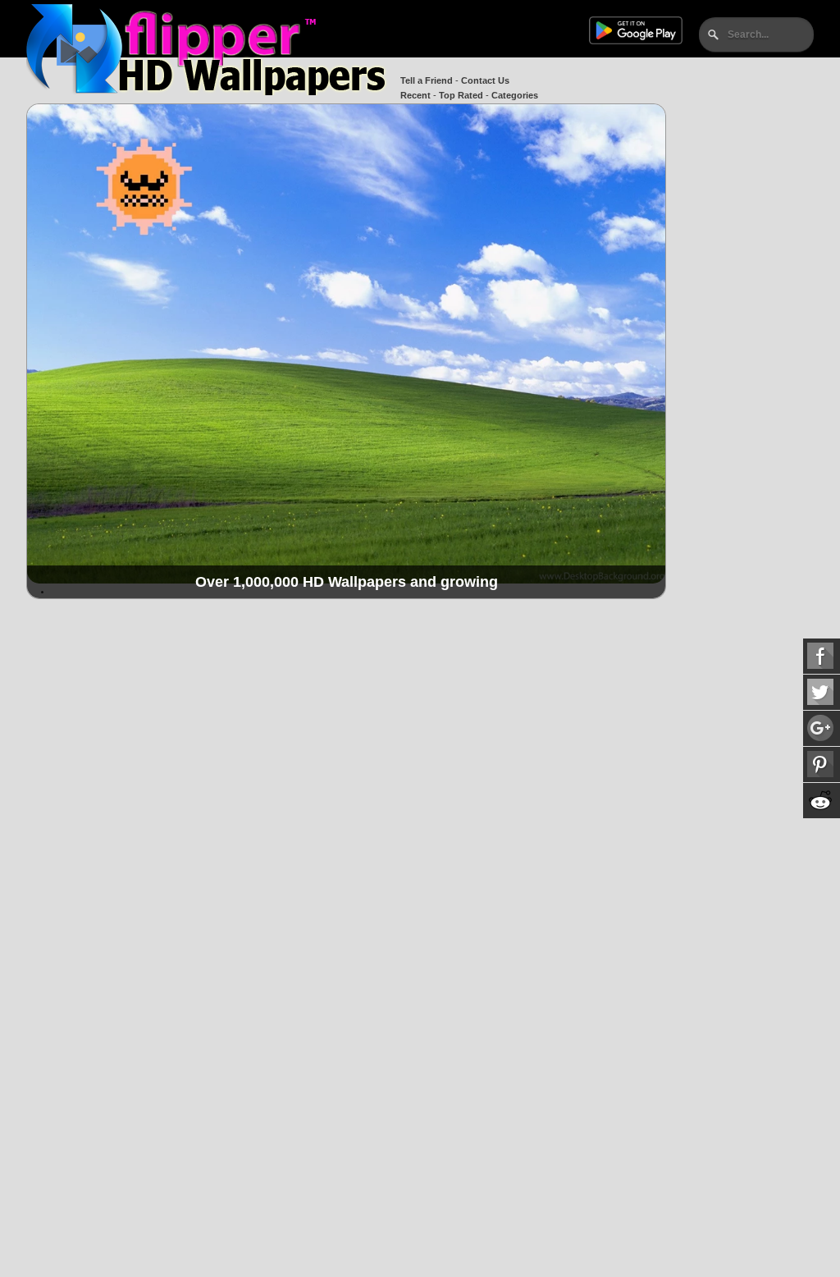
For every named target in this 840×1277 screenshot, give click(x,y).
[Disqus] (346, 820)
